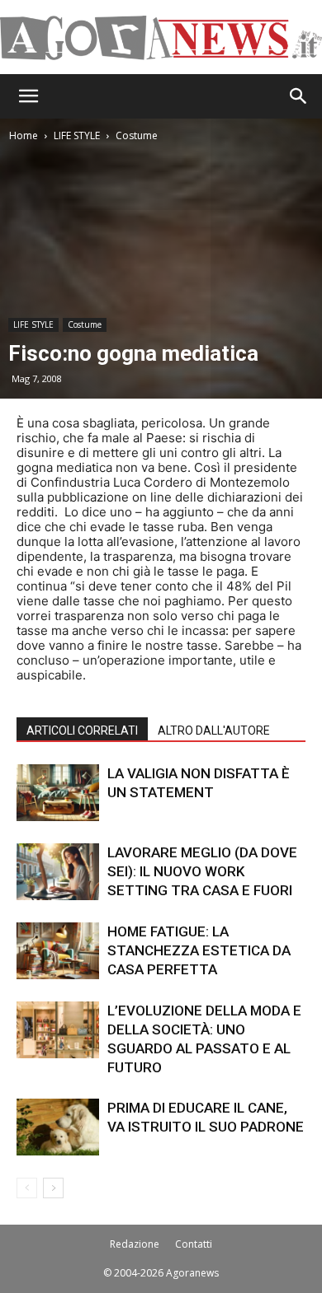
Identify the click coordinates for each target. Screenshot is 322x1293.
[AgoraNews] (161, 38)
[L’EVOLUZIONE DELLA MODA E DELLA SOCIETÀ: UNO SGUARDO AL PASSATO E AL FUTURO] (58, 1029)
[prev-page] (27, 1188)
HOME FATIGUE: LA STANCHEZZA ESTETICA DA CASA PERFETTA (199, 950)
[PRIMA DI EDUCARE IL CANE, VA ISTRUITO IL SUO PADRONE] (58, 1127)
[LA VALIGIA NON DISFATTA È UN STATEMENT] (58, 792)
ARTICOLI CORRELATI (82, 730)
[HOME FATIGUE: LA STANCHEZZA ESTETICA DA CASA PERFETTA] (58, 950)
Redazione (134, 1244)
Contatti (193, 1244)
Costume (137, 135)
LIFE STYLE (77, 135)
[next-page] (53, 1188)
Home (23, 135)
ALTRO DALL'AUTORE (214, 730)
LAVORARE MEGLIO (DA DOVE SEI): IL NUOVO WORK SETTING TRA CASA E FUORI (202, 871)
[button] (28, 96)
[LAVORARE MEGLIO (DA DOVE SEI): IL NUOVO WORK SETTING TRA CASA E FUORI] (58, 871)
